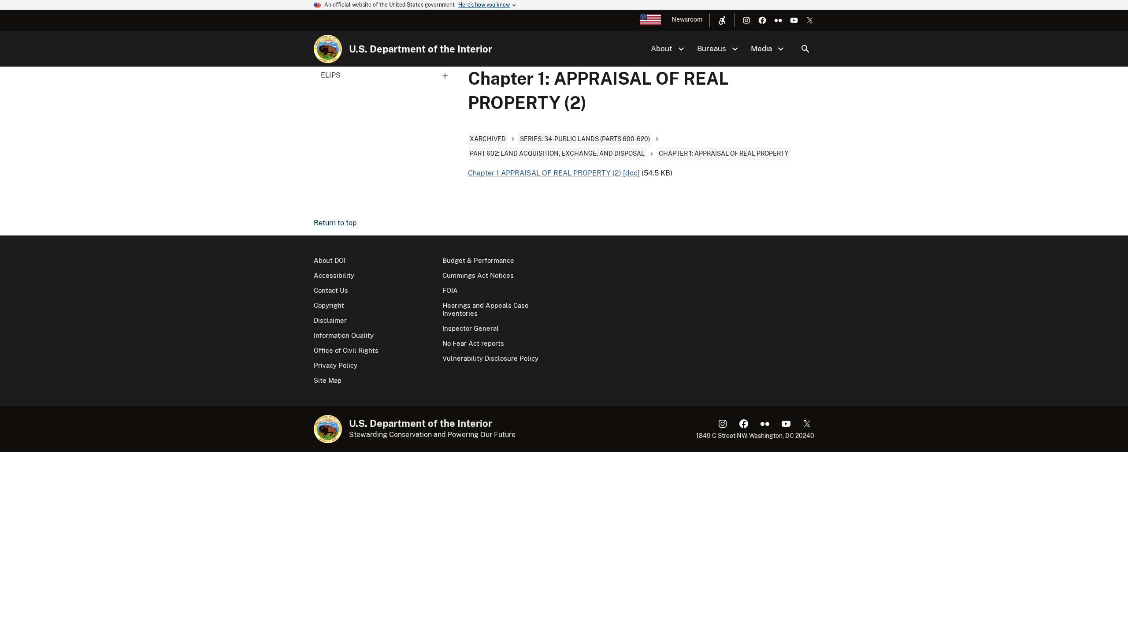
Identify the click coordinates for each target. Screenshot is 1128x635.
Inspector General (470, 328)
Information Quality (344, 335)
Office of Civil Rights (346, 350)
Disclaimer (330, 320)
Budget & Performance (478, 260)
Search (805, 49)
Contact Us (331, 290)
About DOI (329, 260)
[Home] (328, 49)
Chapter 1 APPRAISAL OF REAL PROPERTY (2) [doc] (554, 173)
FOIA (450, 290)
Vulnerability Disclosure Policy (490, 358)
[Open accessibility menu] (722, 20)
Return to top (335, 223)
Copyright (329, 305)
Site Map (327, 380)
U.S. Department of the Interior (420, 49)
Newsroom (687, 19)
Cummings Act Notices (478, 275)
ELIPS (331, 75)
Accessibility (334, 275)
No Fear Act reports (473, 343)
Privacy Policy (335, 365)
